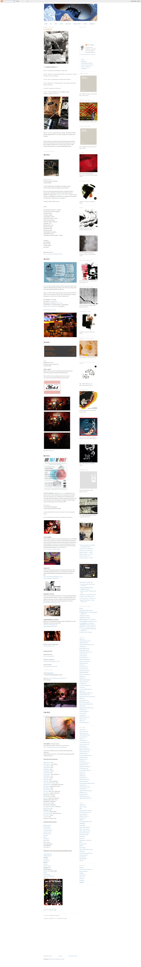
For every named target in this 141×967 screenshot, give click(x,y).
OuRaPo (81, 873)
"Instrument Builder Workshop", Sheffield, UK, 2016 (86, 588)
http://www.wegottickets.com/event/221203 (56, 678)
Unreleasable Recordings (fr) (85, 790)
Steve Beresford (53, 301)
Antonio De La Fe (47, 832)
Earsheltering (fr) (83, 746)
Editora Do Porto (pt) (84, 748)
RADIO (61, 24)
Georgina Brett (47, 774)
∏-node (81, 860)
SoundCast (81, 878)
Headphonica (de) (83, 759)
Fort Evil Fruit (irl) (83, 668)
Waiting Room (47, 505)
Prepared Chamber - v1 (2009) (86, 552)
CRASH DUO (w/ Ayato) (84, 617)
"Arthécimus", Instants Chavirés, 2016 (87, 594)
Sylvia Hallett (47, 771)
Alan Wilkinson (47, 776)
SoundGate (81, 880)
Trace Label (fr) (82, 713)
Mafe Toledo (46, 838)
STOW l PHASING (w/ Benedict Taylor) (88, 621)
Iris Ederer (46, 779)
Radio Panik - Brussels (84, 833)
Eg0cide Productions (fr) (84, 749)
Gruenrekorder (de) (83, 757)
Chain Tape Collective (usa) (85, 652)
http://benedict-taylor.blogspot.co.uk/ (52, 602)
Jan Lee (45, 837)
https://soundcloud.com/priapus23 (51, 578)
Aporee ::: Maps (83, 806)
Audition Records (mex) (84, 735)
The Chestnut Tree (83, 855)
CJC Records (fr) (83, 740)
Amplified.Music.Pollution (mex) (86, 644)
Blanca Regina (47, 764)
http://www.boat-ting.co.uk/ (50, 309)
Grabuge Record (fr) (83, 672)
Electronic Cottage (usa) (84, 661)
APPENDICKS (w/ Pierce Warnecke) (87, 625)
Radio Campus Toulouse (84, 831)
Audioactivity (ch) (83, 733)
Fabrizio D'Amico (47, 866)
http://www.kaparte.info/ (49, 656)
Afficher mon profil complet (87, 54)
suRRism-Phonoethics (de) (85, 798)
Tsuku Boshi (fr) (83, 788)
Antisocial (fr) (82, 729)
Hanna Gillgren (47, 827)
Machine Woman (47, 871)
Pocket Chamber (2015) (84, 556)
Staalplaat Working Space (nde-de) (87, 783)
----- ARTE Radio (83, 68)
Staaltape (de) (82, 706)
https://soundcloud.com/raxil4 (50, 626)
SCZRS (81, 608)
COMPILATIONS (77, 24)
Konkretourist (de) (83, 764)
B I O (51, 24)
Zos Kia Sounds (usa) (84, 722)
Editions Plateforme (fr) (84, 659)
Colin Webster (47, 772)
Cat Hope (46, 816)
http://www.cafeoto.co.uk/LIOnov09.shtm (53, 254)
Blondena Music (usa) (84, 648)
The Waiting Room (49, 673)
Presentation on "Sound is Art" (86, 550)
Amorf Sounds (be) (83, 642)
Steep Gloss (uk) (83, 709)
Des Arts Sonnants (83, 871)
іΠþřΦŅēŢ (81, 882)
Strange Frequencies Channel (85, 853)
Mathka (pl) (82, 691)
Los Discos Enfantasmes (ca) (85, 689)
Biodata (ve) (82, 738)
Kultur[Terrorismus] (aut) (84, 766)
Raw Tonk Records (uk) (84, 702)
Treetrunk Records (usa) (84, 787)
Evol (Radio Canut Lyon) (85, 812)
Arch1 (45, 360)
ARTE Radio (82, 805)
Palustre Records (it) (83, 700)
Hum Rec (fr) (82, 678)
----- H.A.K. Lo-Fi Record (84, 67)
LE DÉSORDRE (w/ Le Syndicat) (86, 623)
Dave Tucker (46, 811)
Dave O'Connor (47, 789)
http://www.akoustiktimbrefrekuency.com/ (53, 576)
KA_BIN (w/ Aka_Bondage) (85, 632)
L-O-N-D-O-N (48, 29)
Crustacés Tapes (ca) (83, 657)
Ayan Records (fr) (83, 737)
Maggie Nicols (47, 762)
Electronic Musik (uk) (84, 751)
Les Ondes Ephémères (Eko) (85, 821)
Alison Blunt (46, 777)
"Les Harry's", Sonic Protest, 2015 (86, 596)
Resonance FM (82, 844)
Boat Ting (46, 286)
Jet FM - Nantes (82, 818)
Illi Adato (46, 798)
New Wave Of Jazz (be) (84, 694)
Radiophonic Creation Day (85, 840)
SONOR (81, 845)
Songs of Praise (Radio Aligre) (86, 849)
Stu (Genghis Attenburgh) (49, 806)
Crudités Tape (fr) (83, 655)
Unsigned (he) (82, 715)
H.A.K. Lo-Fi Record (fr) (84, 674)
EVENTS (85, 24)
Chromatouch (47, 861)
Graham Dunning (47, 784)
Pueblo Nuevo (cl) (83, 777)
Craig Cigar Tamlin (48, 813)
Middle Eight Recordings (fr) (85, 693)
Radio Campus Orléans (84, 829)
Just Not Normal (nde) (84, 763)
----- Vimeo (81, 59)
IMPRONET (92, 24)
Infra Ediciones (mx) (83, 681)
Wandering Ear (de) (83, 794)
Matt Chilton (55, 306)
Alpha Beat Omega (48, 854)
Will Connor (61, 493)
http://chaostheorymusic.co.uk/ (50, 666)
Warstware (46, 878)
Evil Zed (45, 864)
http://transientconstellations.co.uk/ (51, 661)
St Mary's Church (47, 179)
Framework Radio (83, 814)
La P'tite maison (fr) (83, 768)
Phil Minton (46, 769)
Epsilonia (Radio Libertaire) (85, 810)
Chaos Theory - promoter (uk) (86, 869)
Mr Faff (45, 872)
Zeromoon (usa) (82, 719)
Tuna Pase (46, 791)
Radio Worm (82, 836)
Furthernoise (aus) (83, 753)
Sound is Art (82, 876)
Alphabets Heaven (48, 855)
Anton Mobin (47, 793)
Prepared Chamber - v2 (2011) (86, 554)
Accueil (60, 956)
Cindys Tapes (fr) (83, 654)
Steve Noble (59, 303)
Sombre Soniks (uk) (83, 781)
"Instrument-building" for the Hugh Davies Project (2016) (87, 545)
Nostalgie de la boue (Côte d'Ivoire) (87, 696)
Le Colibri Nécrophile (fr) (85, 685)
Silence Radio (82, 847)
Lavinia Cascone (47, 828)
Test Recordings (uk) (84, 711)
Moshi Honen (47, 788)
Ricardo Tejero (47, 808)
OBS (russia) (82, 698)
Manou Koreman (47, 833)
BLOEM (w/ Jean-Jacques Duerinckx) (87, 627)
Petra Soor (46, 835)
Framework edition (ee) (84, 670)
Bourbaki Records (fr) (84, 650)
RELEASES (68, 24)
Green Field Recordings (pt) (85, 755)
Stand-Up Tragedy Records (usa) (86, 707)
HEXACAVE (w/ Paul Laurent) (86, 610)
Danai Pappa (46, 840)
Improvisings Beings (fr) (84, 680)
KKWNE (81, 819)
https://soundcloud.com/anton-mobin (52, 549)
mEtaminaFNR (82, 858)
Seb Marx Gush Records (49, 876)
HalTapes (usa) (82, 676)
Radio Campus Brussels (84, 827)
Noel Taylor (46, 815)
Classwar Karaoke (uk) (84, 742)
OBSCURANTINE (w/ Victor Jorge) (87, 619)
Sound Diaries (82, 875)
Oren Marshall (47, 767)
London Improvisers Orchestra (62, 194)
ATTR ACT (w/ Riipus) (84, 615)
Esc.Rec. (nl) (82, 665)
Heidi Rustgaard (47, 825)
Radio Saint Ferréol (83, 834)
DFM (80, 808)
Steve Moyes (46, 786)
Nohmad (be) (82, 774)
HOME (45, 24)
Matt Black (46, 859)
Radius (81, 842)
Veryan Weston (47, 766)
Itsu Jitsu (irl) (82, 761)
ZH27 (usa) (81, 720)
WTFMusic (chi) (83, 792)
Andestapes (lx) (82, 646)
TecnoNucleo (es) (83, 785)
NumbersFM (82, 825)
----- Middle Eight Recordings (86, 63)
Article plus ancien (73, 956)
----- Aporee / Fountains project (86, 65)
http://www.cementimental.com (50, 624)
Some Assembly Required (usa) (86, 704)
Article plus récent (48, 956)
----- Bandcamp (82, 61)
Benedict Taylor (47, 306)
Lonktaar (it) (82, 687)
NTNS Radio (82, 823)
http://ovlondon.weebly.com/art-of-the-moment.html (55, 747)
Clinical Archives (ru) (84, 744)
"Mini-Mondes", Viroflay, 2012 (86, 582)
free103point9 (82, 857)
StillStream (81, 851)
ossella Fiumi (47, 842)
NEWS (56, 24)
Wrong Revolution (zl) (84, 717)
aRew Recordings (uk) (84, 796)
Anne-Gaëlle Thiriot (48, 830)
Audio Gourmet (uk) (83, 731)
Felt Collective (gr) (83, 667)
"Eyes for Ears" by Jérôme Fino (86, 548)
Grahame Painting (47, 796)
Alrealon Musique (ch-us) (85, 641)
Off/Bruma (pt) (82, 776)
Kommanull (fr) (82, 683)
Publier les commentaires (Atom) (57, 959)
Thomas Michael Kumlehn (49, 783)
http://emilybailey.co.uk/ (49, 646)
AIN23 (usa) (82, 639)
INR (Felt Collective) (84, 816)
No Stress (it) (82, 772)
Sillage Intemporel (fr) (84, 779)
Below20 (81, 867)
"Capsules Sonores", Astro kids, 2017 (87, 598)
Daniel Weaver (47, 847)
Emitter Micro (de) (83, 663)
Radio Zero (81, 838)
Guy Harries (46, 781)
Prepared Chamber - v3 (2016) (86, 558)
